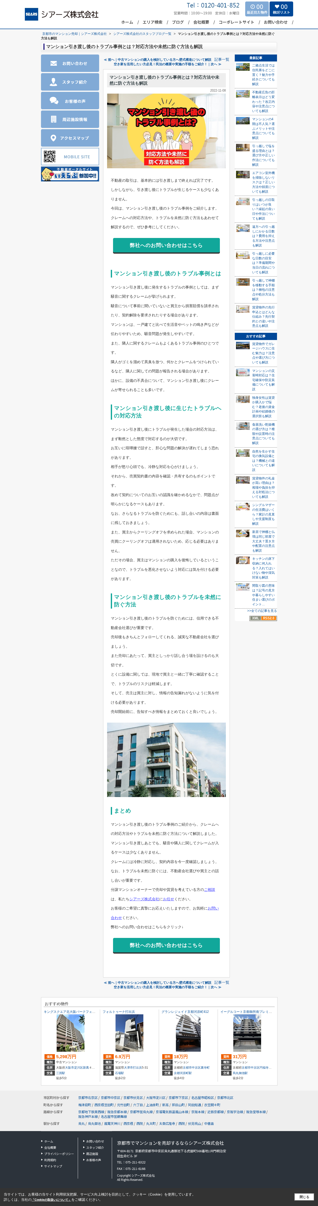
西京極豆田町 (104, 1104)
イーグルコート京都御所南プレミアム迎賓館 (252, 1012)
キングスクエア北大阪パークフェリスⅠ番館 (76, 1012)
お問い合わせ (276, 22)
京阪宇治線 (235, 1111)
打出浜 (137, 1067)
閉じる (304, 1197)
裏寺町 (205, 1067)
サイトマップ (53, 1166)
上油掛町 (153, 1104)
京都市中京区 (192, 1067)
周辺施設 (92, 1153)
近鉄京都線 (215, 1111)
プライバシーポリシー (59, 1153)
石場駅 (119, 1073)
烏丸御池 (94, 1123)
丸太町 (151, 1123)
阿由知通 (195, 1104)
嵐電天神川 (112, 1123)
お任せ (168, 899)
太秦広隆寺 (167, 1123)
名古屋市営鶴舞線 (114, 1116)
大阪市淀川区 (74, 1067)
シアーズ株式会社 (144, 899)
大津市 (128, 1067)
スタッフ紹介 (95, 1147)
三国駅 (60, 1073)
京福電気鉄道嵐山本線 (172, 1111)
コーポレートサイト (236, 22)
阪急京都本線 (117, 1111)
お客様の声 (93, 1160)
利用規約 (50, 1160)
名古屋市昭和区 (202, 1097)
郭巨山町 (179, 1104)
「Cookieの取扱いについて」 (51, 1200)
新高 (86, 1067)
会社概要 (201, 22)
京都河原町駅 (183, 1073)
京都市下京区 (178, 1097)
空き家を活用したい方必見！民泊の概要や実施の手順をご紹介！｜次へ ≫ (167, 64)
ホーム (127, 22)
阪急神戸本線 (88, 1116)
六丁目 (138, 1104)
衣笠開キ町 (212, 1104)
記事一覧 (221, 59)
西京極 (128, 1123)
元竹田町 (124, 1104)
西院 (139, 1123)
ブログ (178, 22)
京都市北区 (225, 1097)
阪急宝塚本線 (256, 1111)
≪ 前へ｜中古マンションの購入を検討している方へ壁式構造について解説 (157, 59)
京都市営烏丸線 (141, 1111)
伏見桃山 (194, 1123)
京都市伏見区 (133, 1097)
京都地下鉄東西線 (91, 1111)
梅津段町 (85, 1104)
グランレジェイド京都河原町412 (185, 1012)
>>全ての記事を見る (262, 611)
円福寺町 (266, 1067)
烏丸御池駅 (240, 1073)
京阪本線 (198, 1111)
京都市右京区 (88, 1097)
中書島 (209, 1123)
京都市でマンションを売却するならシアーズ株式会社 (170, 1143)
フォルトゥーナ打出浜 (119, 1012)
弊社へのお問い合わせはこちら (166, 245)
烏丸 (81, 1123)
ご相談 (209, 889)
